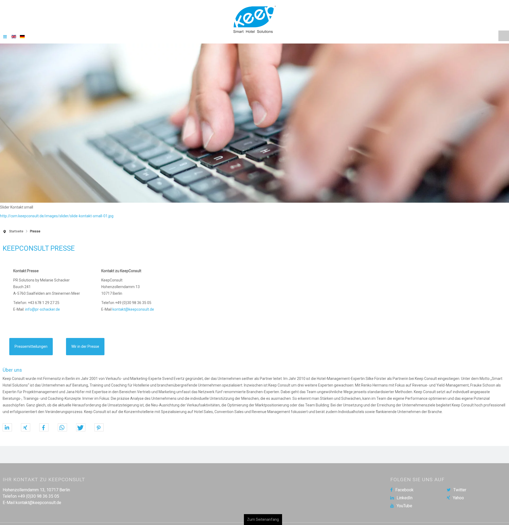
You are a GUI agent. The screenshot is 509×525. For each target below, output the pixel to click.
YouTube (404, 503)
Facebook (404, 487)
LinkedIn (405, 495)
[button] (7, 425)
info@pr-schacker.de (42, 307)
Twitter (459, 487)
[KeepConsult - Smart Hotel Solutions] (254, 18)
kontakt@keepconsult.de (133, 307)
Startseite (16, 229)
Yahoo (458, 495)
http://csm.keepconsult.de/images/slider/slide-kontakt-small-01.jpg (56, 213)
